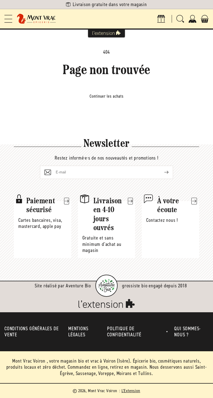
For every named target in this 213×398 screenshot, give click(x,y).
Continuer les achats (107, 96)
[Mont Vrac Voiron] (37, 19)
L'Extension (130, 391)
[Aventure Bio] (106, 286)
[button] (8, 18)
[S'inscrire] (162, 172)
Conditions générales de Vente (31, 331)
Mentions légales (78, 331)
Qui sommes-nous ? (187, 331)
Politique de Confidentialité (124, 331)
